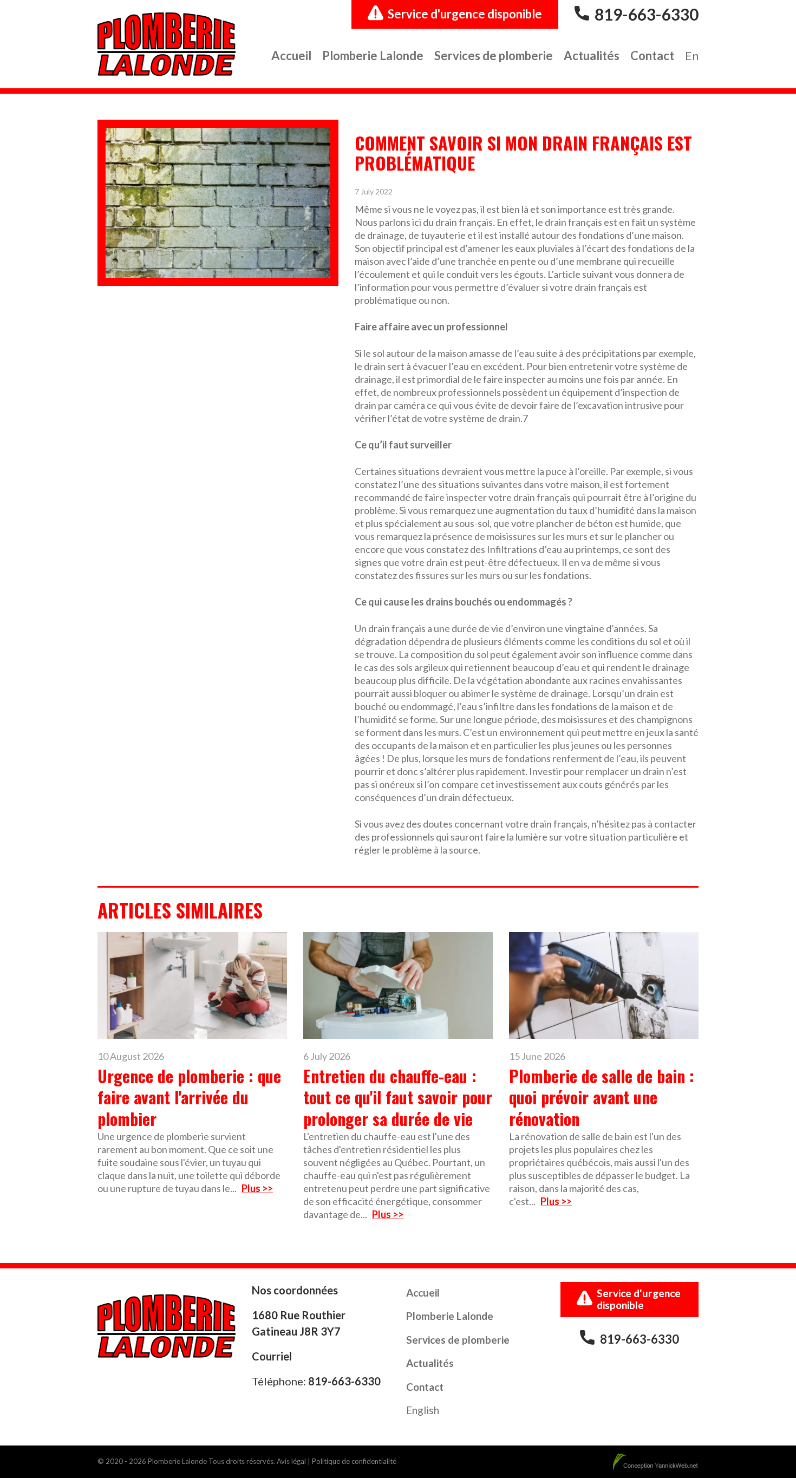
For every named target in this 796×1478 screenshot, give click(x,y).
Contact (652, 55)
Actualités (591, 55)
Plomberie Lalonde (372, 55)
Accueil (291, 55)
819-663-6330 (647, 14)
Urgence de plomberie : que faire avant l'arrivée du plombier (189, 1097)
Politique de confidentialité (354, 1461)
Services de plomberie (493, 55)
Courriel (272, 1356)
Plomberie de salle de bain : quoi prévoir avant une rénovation (601, 1097)
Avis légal (291, 1461)
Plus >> (257, 1188)
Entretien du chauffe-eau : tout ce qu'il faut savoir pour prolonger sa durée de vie (397, 1097)
